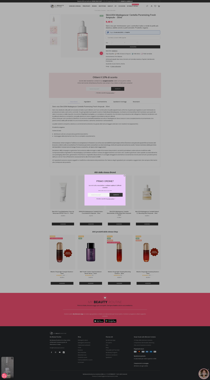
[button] (4, 375)
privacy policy (110, 198)
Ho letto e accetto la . (106, 198)
